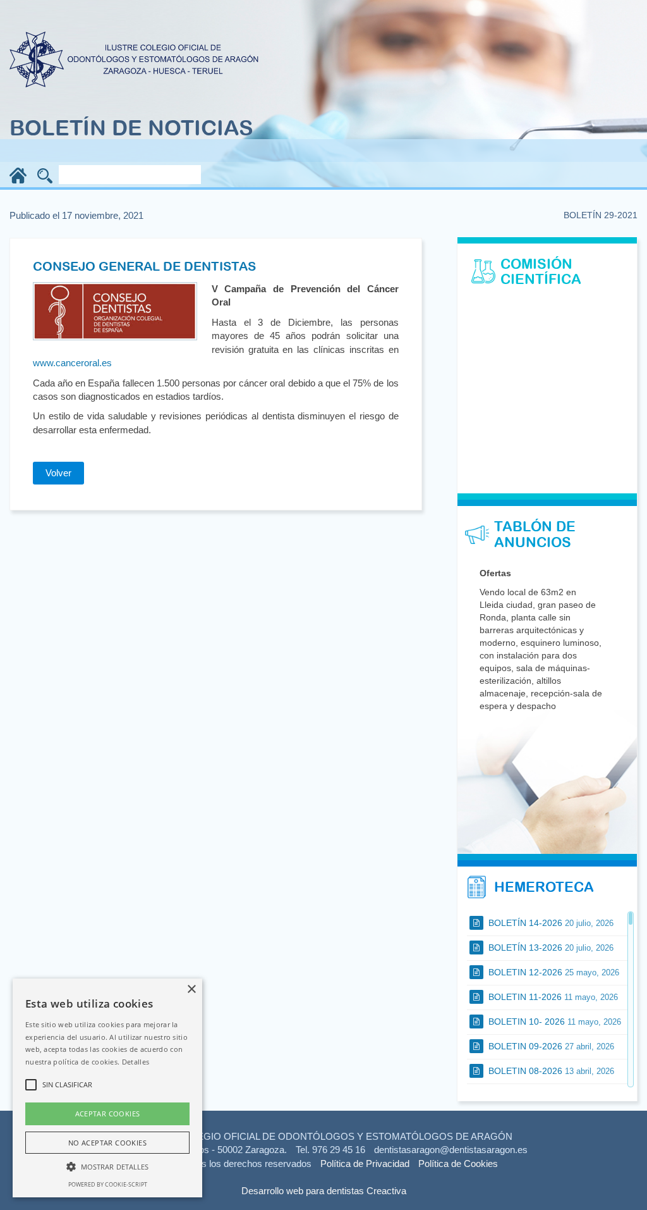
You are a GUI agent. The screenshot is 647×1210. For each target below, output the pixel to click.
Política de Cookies (458, 1163)
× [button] (191, 989)
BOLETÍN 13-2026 (550, 947)
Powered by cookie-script (107, 1184)
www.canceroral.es (72, 362)
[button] (107, 1166)
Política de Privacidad (364, 1163)
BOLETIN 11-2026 (552, 997)
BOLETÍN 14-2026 (550, 923)
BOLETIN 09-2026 (550, 1046)
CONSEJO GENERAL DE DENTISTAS (144, 266)
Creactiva (386, 1190)
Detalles (135, 1061)
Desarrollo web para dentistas (302, 1190)
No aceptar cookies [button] (107, 1142)
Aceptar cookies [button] (107, 1113)
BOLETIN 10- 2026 (553, 1021)
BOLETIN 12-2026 (552, 972)
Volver (58, 472)
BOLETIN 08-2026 (550, 1071)
